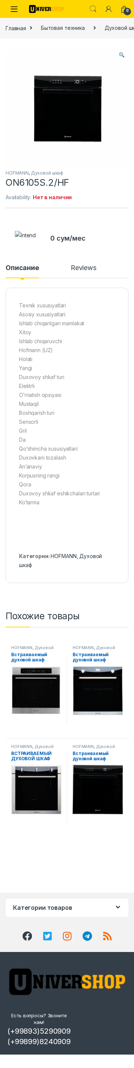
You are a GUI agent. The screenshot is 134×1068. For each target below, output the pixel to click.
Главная (16, 28)
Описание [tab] (22, 268)
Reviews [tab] (83, 268)
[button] (122, 54)
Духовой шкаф (47, 173)
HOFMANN (17, 173)
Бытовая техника (63, 28)
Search (93, 9)
